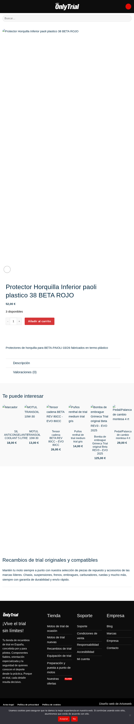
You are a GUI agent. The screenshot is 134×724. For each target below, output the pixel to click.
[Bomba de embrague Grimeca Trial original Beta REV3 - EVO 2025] (100, 419)
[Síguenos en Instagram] (108, 654)
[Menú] (4, 6)
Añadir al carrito (39, 321)
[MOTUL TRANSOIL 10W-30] (34, 416)
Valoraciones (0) (25, 372)
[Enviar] (128, 18)
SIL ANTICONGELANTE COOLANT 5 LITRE (16, 435)
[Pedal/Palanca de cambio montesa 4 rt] (122, 416)
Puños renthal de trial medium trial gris (78, 436)
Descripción (21, 363)
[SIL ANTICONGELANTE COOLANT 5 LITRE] (11, 416)
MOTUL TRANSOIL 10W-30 (34, 435)
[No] (130, 716)
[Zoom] (7, 269)
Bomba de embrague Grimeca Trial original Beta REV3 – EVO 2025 (100, 445)
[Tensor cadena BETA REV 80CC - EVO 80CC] (56, 416)
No (74, 718)
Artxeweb (125, 703)
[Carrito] (128, 6)
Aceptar (64, 718)
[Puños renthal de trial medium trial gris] (78, 416)
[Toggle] (9, 363)
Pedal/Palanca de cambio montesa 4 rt (123, 435)
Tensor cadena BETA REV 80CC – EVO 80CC (56, 438)
